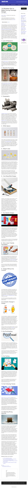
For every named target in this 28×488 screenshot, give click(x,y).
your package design (8, 141)
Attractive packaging (13, 259)
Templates (19, 4)
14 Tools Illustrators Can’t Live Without (6, 466)
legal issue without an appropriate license (8, 295)
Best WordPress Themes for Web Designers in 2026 (23, 28)
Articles (5, 15)
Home (2, 15)
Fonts (8, 4)
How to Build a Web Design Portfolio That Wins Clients (23, 32)
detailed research (5, 61)
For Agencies (24, 8)
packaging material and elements (7, 83)
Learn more (13, 19)
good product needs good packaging (6, 29)
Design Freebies (3, 4)
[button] (26, 5)
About (23, 4)
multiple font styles (4, 120)
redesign (13, 327)
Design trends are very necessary (6, 397)
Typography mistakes (4, 113)
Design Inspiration (13, 4)
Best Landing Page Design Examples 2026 (23, 21)
